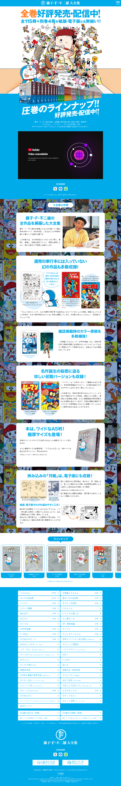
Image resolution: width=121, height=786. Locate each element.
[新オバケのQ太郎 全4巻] (81, 600)
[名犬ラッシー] (39, 708)
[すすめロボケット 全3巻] (39, 641)
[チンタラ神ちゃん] (39, 667)
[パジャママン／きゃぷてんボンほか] (81, 651)
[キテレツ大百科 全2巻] (81, 605)
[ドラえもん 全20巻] (39, 595)
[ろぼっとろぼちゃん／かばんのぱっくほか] (81, 687)
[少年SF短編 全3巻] (39, 631)
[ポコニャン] (39, 661)
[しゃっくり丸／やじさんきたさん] (39, 687)
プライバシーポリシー (59, 770)
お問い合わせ (37, 770)
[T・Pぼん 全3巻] (39, 636)
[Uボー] (81, 656)
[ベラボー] (81, 661)
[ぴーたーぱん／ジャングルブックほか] (39, 682)
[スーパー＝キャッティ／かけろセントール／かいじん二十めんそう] (39, 703)
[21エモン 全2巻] (39, 620)
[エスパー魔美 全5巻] (39, 610)
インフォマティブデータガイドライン (77, 770)
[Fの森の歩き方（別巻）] (39, 715)
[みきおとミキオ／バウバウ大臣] (39, 646)
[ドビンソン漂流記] (81, 646)
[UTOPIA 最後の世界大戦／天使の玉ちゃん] (39, 677)
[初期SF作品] (39, 672)
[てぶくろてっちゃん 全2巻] (81, 636)
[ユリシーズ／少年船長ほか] (81, 677)
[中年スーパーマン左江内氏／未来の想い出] (81, 641)
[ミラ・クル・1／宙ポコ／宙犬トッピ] (39, 651)
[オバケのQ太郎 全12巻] (39, 600)
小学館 (60, 774)
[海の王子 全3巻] (39, 615)
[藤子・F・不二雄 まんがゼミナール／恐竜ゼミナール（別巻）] (81, 720)
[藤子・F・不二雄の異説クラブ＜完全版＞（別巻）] (39, 720)
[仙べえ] (81, 667)
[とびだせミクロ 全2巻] (81, 692)
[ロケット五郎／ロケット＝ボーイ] (81, 703)
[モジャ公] (39, 625)
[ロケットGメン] (81, 697)
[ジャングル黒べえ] (81, 615)
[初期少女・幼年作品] (81, 672)
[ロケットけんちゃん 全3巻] (39, 692)
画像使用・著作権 (47, 770)
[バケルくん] (81, 610)
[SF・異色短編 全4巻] (81, 625)
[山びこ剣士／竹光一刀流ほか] (81, 682)
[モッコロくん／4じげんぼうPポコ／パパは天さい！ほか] (39, 656)
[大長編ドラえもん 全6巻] (81, 595)
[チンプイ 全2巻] (81, 631)
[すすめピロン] (39, 697)
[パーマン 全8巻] (39, 605)
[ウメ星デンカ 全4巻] (81, 620)
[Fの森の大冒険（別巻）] (81, 715)
